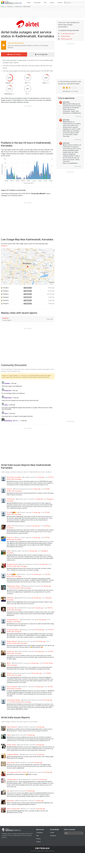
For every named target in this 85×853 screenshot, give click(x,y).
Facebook (53, 835)
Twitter (52, 832)
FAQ (45, 2)
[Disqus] (27, 401)
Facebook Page (65, 36)
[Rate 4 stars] (73, 87)
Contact (59, 2)
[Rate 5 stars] (76, 87)
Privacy (52, 2)
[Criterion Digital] (42, 848)
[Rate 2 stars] (67, 87)
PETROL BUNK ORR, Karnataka (17, 566)
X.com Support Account (67, 33)
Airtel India (18, 6)
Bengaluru (4, 245)
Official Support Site (66, 39)
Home (28, 2)
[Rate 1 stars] (64, 87)
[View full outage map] (27, 266)
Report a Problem (15, 54)
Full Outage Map (42, 54)
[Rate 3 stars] (70, 87)
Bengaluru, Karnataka (14, 621)
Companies (37, 2)
